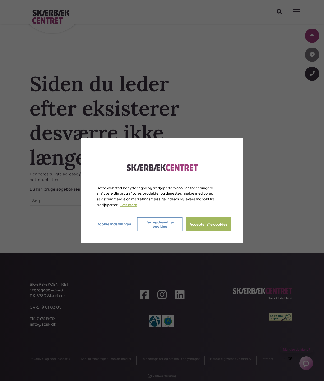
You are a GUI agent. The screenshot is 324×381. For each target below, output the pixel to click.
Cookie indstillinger (114, 224)
